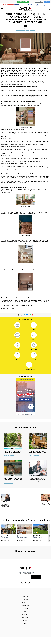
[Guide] (34, 335)
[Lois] (17, 355)
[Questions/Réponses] (29, 365)
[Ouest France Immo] (34, 355)
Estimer (33, 4)
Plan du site (25, 611)
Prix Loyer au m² (25, 608)
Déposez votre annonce (22, 1)
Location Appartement (25, 604)
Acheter (22, 4)
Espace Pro (47, 1)
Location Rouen (25, 598)
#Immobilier (6, 455)
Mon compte (40, 1)
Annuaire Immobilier (38, 5)
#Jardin (37, 455)
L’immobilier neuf (25, 620)
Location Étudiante (25, 605)
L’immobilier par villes (25, 617)
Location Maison (25, 607)
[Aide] (34, 325)
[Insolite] (17, 345)
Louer (26, 4)
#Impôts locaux (32, 455)
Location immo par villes (25, 610)
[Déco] (17, 335)
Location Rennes (25, 593)
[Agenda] (17, 325)
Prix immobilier (44, 5)
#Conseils (6, 483)
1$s (21, 582)
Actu (49, 4)
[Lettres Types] (34, 345)
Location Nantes (25, 592)
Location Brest (25, 599)
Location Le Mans (26, 596)
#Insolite (12, 455)
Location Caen (25, 595)
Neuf (29, 4)
